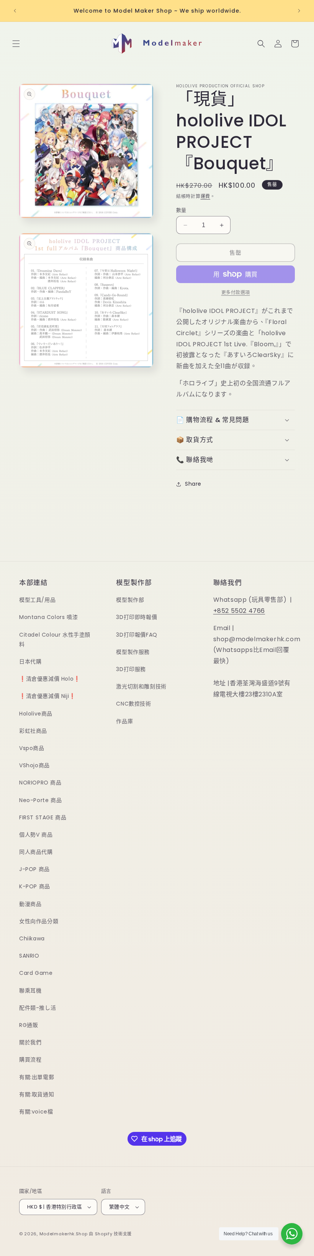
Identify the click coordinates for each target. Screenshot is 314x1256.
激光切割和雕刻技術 (141, 686)
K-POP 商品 (34, 886)
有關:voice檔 (36, 1111)
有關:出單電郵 (36, 1077)
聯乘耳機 (30, 990)
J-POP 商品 (34, 869)
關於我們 (30, 1042)
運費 (205, 196)
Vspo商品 (31, 748)
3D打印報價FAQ (136, 635)
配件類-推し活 (37, 1008)
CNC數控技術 (133, 703)
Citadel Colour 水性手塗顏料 (54, 639)
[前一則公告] (15, 10)
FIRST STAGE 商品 (42, 817)
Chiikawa (32, 938)
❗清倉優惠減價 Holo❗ (49, 679)
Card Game (35, 973)
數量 (181, 210)
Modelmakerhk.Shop (63, 1234)
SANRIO (29, 956)
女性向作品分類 (38, 921)
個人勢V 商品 (35, 834)
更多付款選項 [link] (235, 292)
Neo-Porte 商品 (40, 800)
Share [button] (193, 484)
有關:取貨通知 (36, 1094)
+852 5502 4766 (239, 610)
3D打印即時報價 (136, 617)
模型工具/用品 (37, 600)
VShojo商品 (34, 765)
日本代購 (30, 661)
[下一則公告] (299, 10)
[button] (16, 43)
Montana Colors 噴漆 (48, 617)
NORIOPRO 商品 (40, 782)
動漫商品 (30, 904)
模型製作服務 (133, 652)
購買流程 (30, 1059)
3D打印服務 (131, 669)
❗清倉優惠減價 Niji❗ (47, 696)
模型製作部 (130, 600)
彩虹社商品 (33, 731)
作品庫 (124, 721)
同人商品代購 (36, 852)
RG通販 (28, 1025)
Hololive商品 (35, 713)
